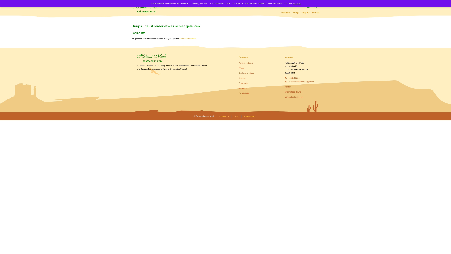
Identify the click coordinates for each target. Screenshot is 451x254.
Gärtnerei (285, 12)
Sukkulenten (244, 83)
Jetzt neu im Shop (246, 73)
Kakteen (242, 78)
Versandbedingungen (294, 97)
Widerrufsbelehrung (293, 92)
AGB (236, 116)
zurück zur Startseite (187, 39)
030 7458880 (293, 78)
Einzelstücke (244, 93)
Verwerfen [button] (297, 3)
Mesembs (243, 88)
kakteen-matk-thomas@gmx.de (301, 82)
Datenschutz (249, 116)
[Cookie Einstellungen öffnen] (5, 251)
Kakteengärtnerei (246, 63)
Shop (303, 12)
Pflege (296, 12)
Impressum (224, 116)
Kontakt (315, 12)
